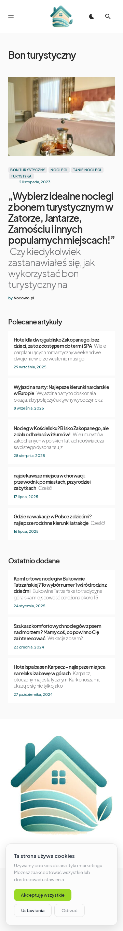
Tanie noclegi (87, 170)
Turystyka (21, 176)
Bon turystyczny (27, 170)
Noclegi (59, 170)
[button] (11, 16)
